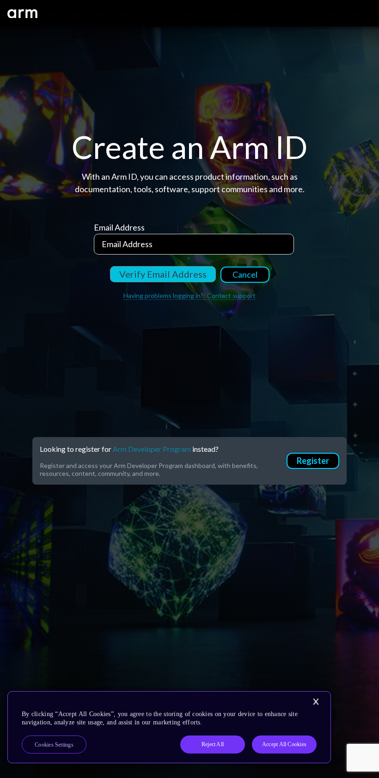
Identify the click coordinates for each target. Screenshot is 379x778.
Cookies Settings (54, 745)
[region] (169, 727)
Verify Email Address (163, 274)
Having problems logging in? (164, 295)
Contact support (231, 295)
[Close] (316, 702)
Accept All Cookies (284, 744)
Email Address (119, 227)
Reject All (213, 744)
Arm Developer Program (152, 448)
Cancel (244, 274)
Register (313, 461)
